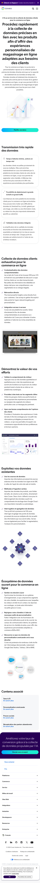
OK (9, 876)
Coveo (6, 8)
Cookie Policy (15, 873)
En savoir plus (8, 701)
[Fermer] (37, 868)
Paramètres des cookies (24, 876)
